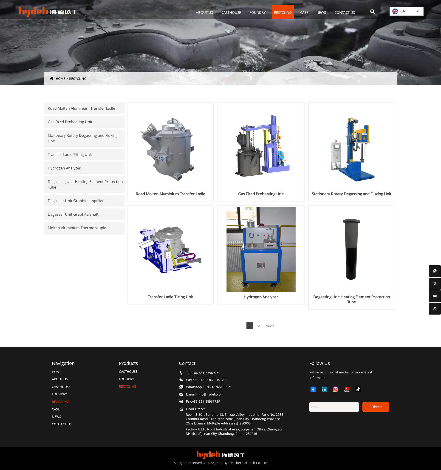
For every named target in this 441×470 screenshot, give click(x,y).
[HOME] (48, 12)
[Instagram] (337, 389)
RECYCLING (77, 78)
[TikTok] (360, 389)
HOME (60, 78)
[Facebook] (315, 389)
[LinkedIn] (326, 389)
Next (270, 326)
